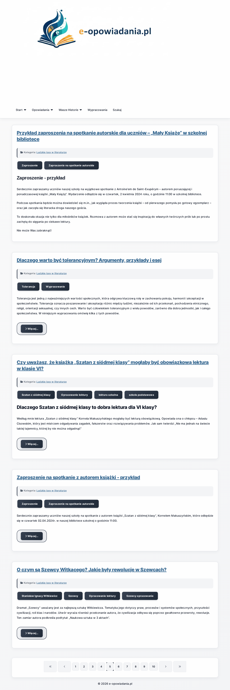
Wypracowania (97, 110)
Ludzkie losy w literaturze (51, 152)
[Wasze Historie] (80, 110)
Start (19, 110)
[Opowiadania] (51, 110)
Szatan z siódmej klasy (36, 394)
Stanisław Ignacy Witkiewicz (40, 595)
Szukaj (117, 110)
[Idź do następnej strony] (165, 666)
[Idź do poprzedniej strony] (64, 666)
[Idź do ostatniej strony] (179, 666)
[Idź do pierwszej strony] (50, 666)
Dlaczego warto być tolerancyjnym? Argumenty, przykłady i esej (89, 260)
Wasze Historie (68, 110)
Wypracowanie (55, 286)
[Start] (24, 110)
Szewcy (73, 595)
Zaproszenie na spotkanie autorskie (71, 165)
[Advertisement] (115, 82)
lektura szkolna (108, 394)
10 (153, 666)
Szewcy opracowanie (139, 595)
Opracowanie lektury (74, 394)
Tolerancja (28, 286)
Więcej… (32, 328)
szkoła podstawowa (141, 394)
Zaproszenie (30, 165)
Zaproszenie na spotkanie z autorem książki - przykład (78, 477)
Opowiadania (40, 110)
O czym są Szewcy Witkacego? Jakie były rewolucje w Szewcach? (92, 569)
